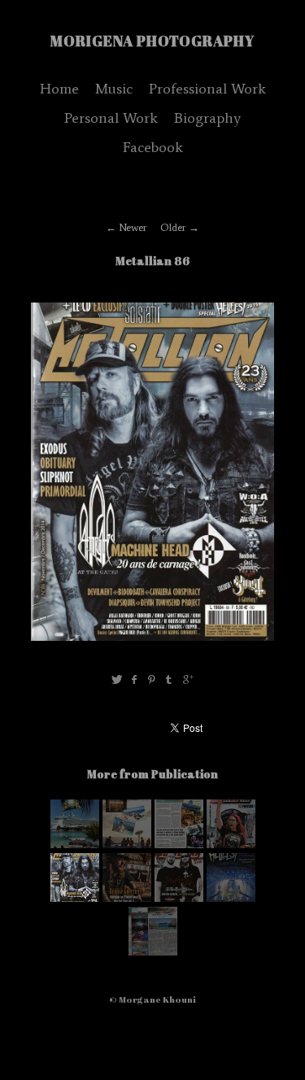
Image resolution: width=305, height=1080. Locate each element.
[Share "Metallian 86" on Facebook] (134, 680)
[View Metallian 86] (126, 898)
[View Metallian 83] (179, 898)
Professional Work (207, 89)
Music (114, 89)
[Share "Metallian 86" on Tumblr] (169, 680)
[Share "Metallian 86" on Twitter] (116, 680)
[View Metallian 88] (74, 844)
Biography (207, 118)
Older (173, 227)
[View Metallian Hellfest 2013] (231, 898)
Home (59, 89)
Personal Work (111, 118)
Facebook (153, 147)
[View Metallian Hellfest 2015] (231, 844)
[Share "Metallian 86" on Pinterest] (151, 680)
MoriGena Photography (152, 40)
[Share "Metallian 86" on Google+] (188, 680)
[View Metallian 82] (153, 952)
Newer (133, 227)
